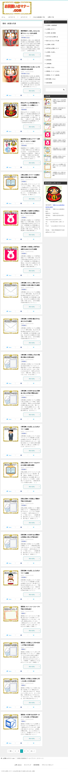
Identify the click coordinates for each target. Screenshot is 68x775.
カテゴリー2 (24, 17)
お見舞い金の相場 (51, 33)
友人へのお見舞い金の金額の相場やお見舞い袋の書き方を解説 (59, 134)
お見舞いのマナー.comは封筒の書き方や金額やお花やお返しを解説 (59, 101)
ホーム (3, 17)
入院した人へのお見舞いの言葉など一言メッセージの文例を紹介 (59, 166)
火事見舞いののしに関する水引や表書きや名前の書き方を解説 (59, 174)
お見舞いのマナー (51, 29)
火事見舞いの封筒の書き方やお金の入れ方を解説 (59, 108)
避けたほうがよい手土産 (52, 40)
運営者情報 (23, 109)
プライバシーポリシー (47, 765)
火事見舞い (23, 181)
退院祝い (23, 613)
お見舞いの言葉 (50, 44)
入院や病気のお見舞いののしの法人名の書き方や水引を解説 (59, 117)
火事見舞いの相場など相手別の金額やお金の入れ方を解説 (59, 141)
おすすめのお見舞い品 (52, 36)
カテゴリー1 (11, 17)
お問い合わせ (18, 765)
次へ (32, 751)
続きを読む (32, 54)
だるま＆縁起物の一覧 (39, 17)
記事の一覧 (51, 17)
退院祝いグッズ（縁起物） (53, 75)
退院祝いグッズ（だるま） (53, 71)
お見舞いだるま (50, 67)
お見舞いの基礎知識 (51, 25)
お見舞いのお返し (51, 52)
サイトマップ (27, 765)
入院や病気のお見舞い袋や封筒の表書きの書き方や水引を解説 (59, 126)
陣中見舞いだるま (25, 37)
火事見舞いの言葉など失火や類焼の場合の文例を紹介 (59, 157)
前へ (11, 751)
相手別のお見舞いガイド (52, 48)
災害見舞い (23, 469)
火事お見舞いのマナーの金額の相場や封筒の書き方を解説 (59, 149)
